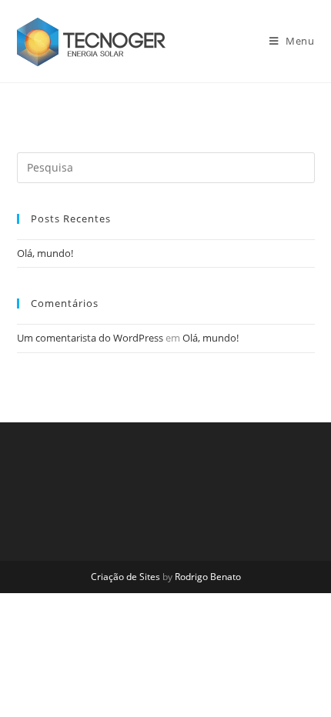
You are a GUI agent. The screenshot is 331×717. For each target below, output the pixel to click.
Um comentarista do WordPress (90, 338)
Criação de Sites (125, 576)
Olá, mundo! (45, 253)
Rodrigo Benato (208, 576)
